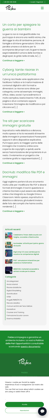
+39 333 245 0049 (10, 2)
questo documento (30, 346)
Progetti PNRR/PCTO (14, 300)
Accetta (24, 404)
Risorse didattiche (14, 287)
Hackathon (11, 309)
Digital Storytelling (14, 290)
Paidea (24, 372)
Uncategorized (12, 281)
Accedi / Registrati (36, 2)
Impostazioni (24, 410)
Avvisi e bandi (12, 284)
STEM (9, 297)
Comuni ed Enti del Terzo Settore (19, 306)
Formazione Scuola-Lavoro (17, 315)
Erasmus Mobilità (13, 318)
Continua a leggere (12, 60)
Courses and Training (15, 312)
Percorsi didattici (13, 303)
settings (25, 395)
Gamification (12, 294)
